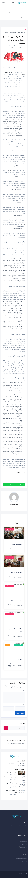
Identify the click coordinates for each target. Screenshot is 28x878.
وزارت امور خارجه (22, 861)
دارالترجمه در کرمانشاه (16, 572)
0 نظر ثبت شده (11, 45)
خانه (25, 29)
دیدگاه (23, 690)
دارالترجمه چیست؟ (17, 659)
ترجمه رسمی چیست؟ (16, 600)
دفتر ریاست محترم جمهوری (20, 858)
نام (24, 704)
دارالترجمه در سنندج (17, 544)
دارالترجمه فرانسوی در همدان (11, 791)
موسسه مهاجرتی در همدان (10, 777)
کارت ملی (9, 170)
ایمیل (12, 704)
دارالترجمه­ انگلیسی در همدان (11, 783)
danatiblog (21, 45)
